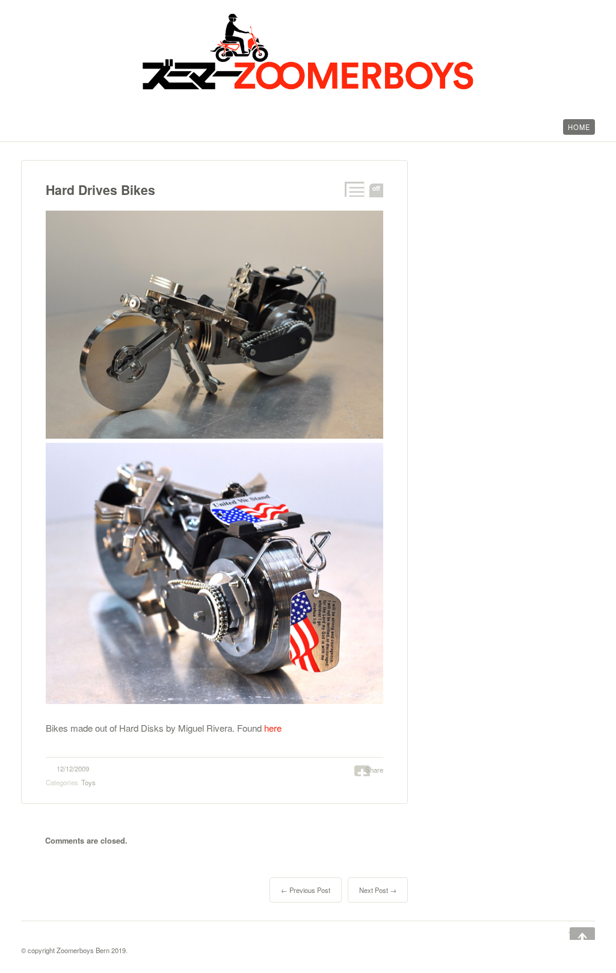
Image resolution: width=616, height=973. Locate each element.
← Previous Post (305, 890)
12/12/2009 (73, 768)
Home (579, 127)
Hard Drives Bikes (100, 190)
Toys (88, 782)
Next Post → (377, 890)
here (273, 727)
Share (374, 769)
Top (573, 934)
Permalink (353, 189)
